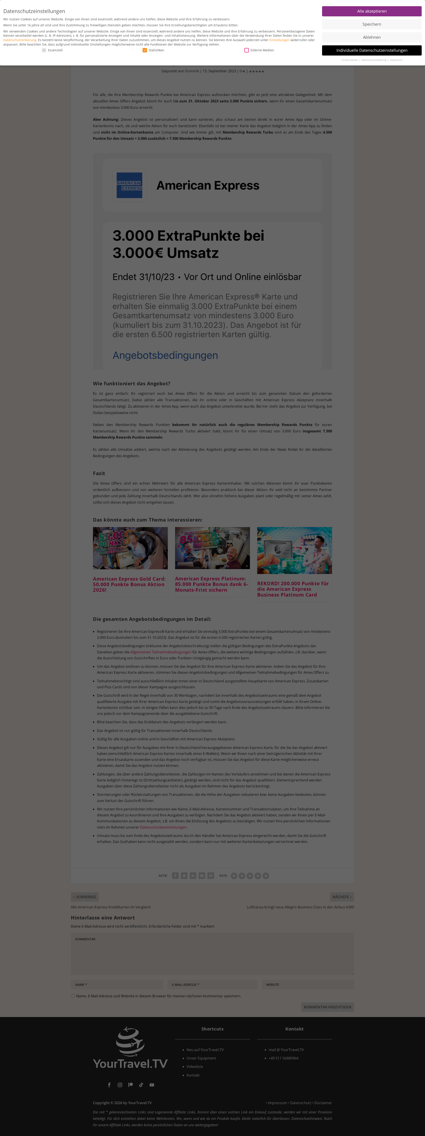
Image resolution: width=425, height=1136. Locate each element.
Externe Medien (262, 50)
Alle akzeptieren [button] (372, 11)
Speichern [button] (372, 24)
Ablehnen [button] (372, 37)
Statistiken (156, 50)
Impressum (396, 59)
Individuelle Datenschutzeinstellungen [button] (372, 50)
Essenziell (55, 50)
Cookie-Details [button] (350, 59)
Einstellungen (279, 40)
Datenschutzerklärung (19, 40)
